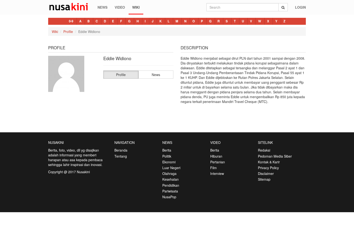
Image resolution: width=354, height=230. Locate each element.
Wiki (136, 7)
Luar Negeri (171, 167)
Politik (166, 156)
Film (213, 167)
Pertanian (217, 162)
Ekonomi (169, 162)
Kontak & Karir (269, 162)
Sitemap (264, 179)
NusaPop (169, 196)
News (102, 7)
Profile (68, 31)
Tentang (120, 156)
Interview (217, 173)
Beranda (120, 150)
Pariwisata (170, 191)
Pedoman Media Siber (275, 156)
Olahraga (169, 173)
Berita (166, 150)
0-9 (71, 21)
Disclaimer (266, 173)
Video (120, 7)
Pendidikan (170, 185)
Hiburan (216, 156)
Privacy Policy (268, 167)
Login (300, 7)
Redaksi (264, 150)
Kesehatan (170, 179)
